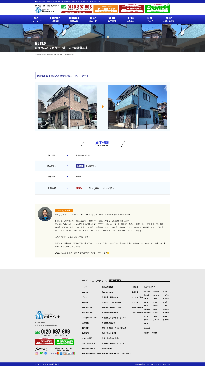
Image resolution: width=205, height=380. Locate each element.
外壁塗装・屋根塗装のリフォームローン (116, 354)
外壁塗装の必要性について (111, 307)
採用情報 (85, 328)
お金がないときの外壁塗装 (111, 302)
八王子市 (156, 320)
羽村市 (146, 298)
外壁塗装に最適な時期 (110, 297)
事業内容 (74, 19)
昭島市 (156, 312)
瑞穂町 (165, 316)
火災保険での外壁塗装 (110, 313)
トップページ (36, 19)
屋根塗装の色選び (88, 348)
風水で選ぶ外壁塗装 (109, 333)
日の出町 (166, 320)
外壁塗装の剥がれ (108, 323)
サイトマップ (39, 364)
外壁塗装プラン (87, 307)
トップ (84, 287)
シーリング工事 (137, 297)
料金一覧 (93, 19)
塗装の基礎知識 (107, 287)
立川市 (165, 291)
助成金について (107, 292)
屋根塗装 (135, 292)
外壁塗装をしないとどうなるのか (114, 318)
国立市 (146, 323)
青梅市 (165, 302)
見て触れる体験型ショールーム (113, 343)
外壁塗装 (135, 287)
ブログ (150, 19)
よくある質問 (87, 338)
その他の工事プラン (89, 318)
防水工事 (135, 302)
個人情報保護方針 (53, 364)
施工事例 (112, 19)
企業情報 (55, 19)
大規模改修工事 (137, 307)
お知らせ (131, 19)
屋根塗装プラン (87, 313)
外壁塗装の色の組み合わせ (91, 354)
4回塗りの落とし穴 (109, 348)
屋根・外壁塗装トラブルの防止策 (114, 328)
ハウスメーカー (137, 313)
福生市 (146, 320)
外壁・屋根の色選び (89, 343)
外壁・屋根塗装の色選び (111, 338)
